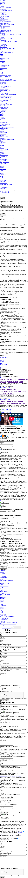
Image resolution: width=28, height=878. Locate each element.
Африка (2, 55)
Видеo (1, 164)
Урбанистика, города (5, 98)
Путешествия (3, 153)
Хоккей (2, 117)
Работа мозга (3, 68)
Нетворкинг (3, 13)
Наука (1, 59)
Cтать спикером (6, 628)
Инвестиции (3, 132)
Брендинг (2, 20)
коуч (1, 363)
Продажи (2, 27)
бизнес (2, 360)
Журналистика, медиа (6, 79)
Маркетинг (3, 134)
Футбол (2, 115)
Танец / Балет (3, 45)
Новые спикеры (4, 70)
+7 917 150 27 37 (4, 191)
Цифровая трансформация (7, 127)
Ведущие (2, 33)
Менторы (2, 56)
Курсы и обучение (5, 594)
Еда (1, 143)
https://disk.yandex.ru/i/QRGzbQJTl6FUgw (11, 776)
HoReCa (2, 73)
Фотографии (3, 215)
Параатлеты (3, 110)
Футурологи (3, 125)
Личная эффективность (6, 10)
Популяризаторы (4, 65)
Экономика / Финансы (6, 31)
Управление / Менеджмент (7, 139)
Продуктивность (4, 162)
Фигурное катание (5, 113)
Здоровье (2, 5)
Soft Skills (2, 3)
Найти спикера (17, 628)
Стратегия (2, 28)
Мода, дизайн (3, 83)
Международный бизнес (6, 52)
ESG (1, 121)
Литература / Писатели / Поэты (8, 41)
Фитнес (2, 114)
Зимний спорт (4, 103)
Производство (4, 89)
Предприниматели (5, 26)
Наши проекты (4, 185)
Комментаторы (4, 107)
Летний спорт (3, 108)
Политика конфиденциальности (8, 622)
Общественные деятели (6, 86)
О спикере (2, 213)
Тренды (2, 120)
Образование (3, 84)
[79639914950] (9, 630)
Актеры (2, 37)
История (2, 62)
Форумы (2, 598)
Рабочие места (4, 136)
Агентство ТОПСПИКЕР (7, 184)
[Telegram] (7, 436)
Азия (1, 54)
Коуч (1, 51)
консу (1, 367)
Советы (2, 148)
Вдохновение (3, 156)
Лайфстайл (3, 170)
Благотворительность (5, 77)
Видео (1, 216)
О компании (3, 183)
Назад (1, 195)
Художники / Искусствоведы (7, 48)
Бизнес (2, 17)
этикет (2, 358)
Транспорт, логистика (6, 96)
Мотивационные (4, 58)
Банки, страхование (5, 76)
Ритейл (2, 91)
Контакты (2, 181)
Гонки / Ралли (3, 106)
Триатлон (2, 111)
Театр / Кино (3, 47)
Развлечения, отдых (5, 90)
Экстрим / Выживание (6, 104)
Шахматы (2, 118)
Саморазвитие (4, 155)
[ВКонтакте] (1, 436)
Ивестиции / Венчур (5, 21)
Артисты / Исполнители (6, 38)
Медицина (3, 82)
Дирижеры (3, 40)
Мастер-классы (4, 597)
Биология (2, 61)
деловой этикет (4, 357)
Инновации (3, 6)
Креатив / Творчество (5, 7)
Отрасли (2, 72)
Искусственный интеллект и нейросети (10, 34)
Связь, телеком (4, 93)
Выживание (3, 142)
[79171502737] (6, 630)
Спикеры (2, 2)
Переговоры (3, 14)
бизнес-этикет (3, 364)
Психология (3, 66)
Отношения (3, 160)
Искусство (3, 35)
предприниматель (4, 365)
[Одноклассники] (3, 436)
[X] (5, 436)
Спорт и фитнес (4, 149)
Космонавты (3, 49)
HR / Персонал (4, 19)
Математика (3, 63)
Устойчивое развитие (5, 30)
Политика (2, 87)
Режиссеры (3, 44)
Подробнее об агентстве (6, 501)
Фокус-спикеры (4, 128)
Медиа (2, 152)
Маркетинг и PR (4, 23)
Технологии (3, 163)
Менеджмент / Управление (7, 24)
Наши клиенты (4, 187)
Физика (2, 69)
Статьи (2, 129)
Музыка (2, 145)
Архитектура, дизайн (5, 75)
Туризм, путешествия (5, 97)
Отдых (2, 146)
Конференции (3, 593)
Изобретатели (3, 122)
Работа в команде (4, 16)
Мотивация (3, 12)
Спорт (1, 101)
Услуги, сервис (4, 100)
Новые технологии (5, 124)
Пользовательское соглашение (8, 624)
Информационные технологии (8, 80)
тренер (2, 361)
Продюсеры (3, 42)
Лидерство (3, 9)
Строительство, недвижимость (8, 94)
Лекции (2, 596)
